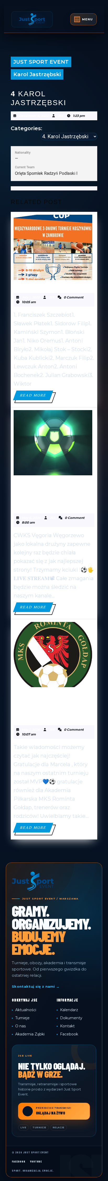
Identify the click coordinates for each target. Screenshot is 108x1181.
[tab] (83, 19)
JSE (60, 116)
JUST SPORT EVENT (41, 62)
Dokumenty (71, 1018)
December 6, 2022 (33, 116)
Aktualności (25, 1010)
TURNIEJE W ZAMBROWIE (52, 286)
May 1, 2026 (31, 730)
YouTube (36, 1161)
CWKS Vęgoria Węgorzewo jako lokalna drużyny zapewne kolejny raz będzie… (50, 493)
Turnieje (22, 1018)
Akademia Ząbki (30, 1034)
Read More (36, 396)
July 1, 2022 (31, 297)
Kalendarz (69, 1010)
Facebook (69, 1034)
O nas (20, 1026)
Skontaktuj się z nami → (36, 986)
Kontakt (67, 1026)
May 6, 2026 (31, 518)
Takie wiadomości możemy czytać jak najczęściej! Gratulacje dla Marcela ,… (46, 705)
